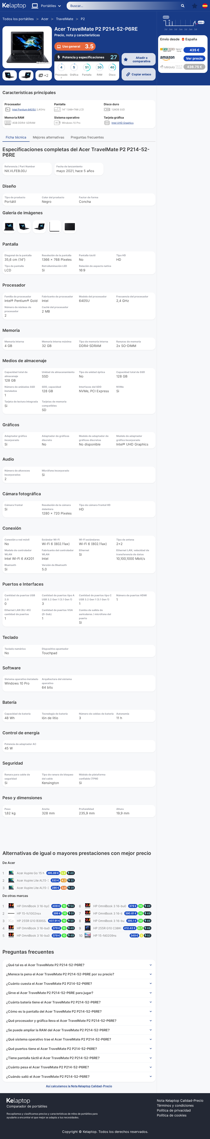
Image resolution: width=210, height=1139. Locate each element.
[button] (194, 5)
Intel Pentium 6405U (24, 109)
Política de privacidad (174, 1110)
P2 (83, 19)
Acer (44, 19)
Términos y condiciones (175, 1105)
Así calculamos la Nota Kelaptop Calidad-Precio (79, 1086)
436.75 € (194, 67)
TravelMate (64, 19)
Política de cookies (171, 1115)
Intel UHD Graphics (123, 122)
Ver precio (194, 58)
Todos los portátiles (18, 19)
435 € (194, 50)
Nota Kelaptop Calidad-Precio (180, 1100)
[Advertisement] (183, 136)
